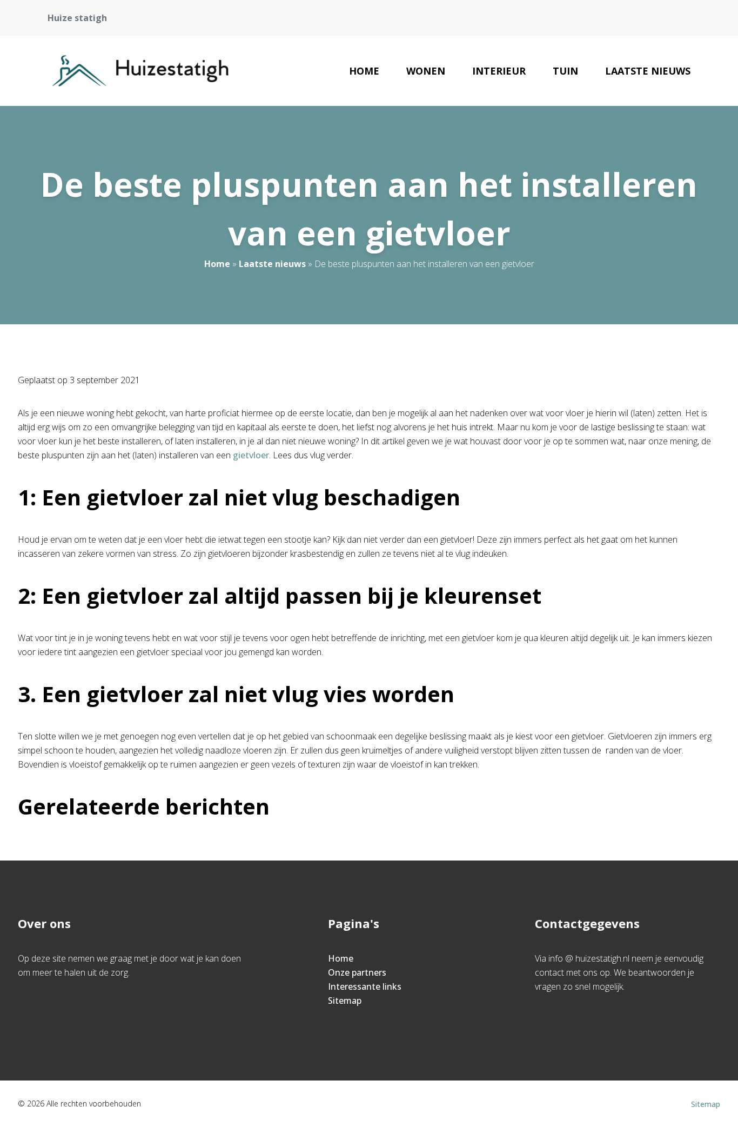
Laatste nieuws (647, 70)
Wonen (425, 70)
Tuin (565, 70)
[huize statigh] (140, 70)
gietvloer (251, 455)
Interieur (499, 70)
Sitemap (344, 1000)
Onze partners (357, 972)
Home (364, 70)
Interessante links (364, 986)
